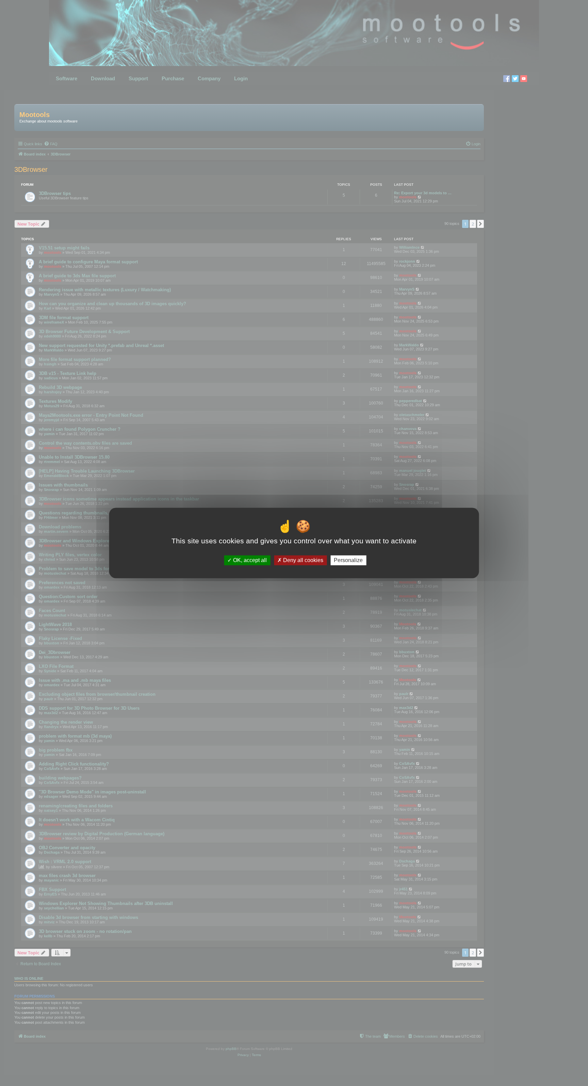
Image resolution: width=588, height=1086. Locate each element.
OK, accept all (249, 560)
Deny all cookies (302, 560)
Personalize (348, 560)
